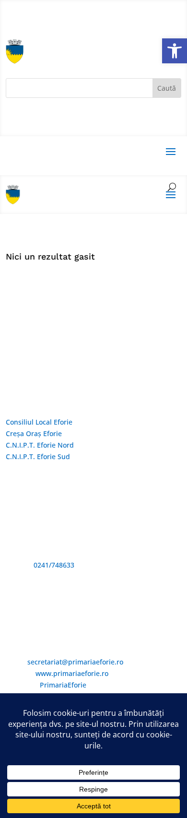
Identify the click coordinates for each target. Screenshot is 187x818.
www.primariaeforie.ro (71, 673)
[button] (174, 50)
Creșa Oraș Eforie (34, 433)
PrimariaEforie (63, 684)
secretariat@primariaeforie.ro (75, 661)
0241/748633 (54, 564)
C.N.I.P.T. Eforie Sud (38, 456)
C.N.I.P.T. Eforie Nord (40, 445)
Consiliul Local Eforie (39, 422)
